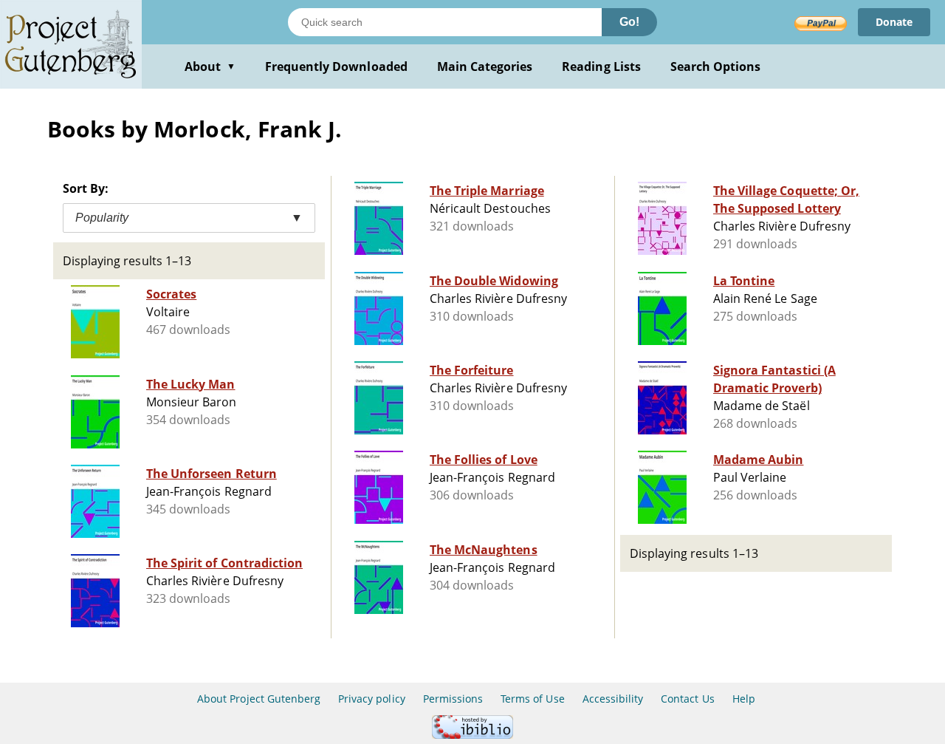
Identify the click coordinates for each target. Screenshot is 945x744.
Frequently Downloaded (336, 66)
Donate (894, 22)
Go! (629, 22)
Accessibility (613, 699)
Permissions (453, 699)
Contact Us (687, 699)
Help (743, 699)
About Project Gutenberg (258, 699)
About (210, 66)
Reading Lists (601, 66)
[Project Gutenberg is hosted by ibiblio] (472, 735)
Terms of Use (532, 699)
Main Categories (485, 66)
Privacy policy (371, 699)
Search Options (715, 66)
